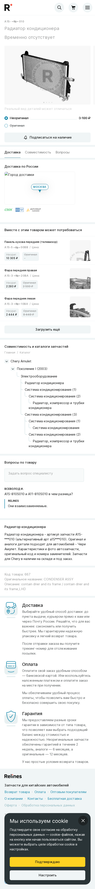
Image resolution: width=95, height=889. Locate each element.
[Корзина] (73, 7)
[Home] (8, 7)
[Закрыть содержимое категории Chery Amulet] (6, 361)
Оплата (40, 792)
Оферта (10, 805)
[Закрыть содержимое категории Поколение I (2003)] (13, 369)
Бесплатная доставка (65, 798)
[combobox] (59, 7)
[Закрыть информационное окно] (83, 821)
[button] (47, 75)
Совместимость (38, 152)
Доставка (12, 152)
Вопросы (62, 152)
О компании (13, 798)
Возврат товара (17, 792)
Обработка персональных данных (48, 805)
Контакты (35, 798)
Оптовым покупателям (68, 792)
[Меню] (87, 7)
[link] (47, 250)
